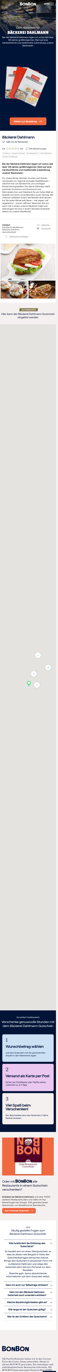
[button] (29, 683)
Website (45, 225)
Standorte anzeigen (18, 236)
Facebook (45, 228)
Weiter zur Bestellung (25, 121)
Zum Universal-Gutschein (17, 1210)
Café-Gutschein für (28, 27)
